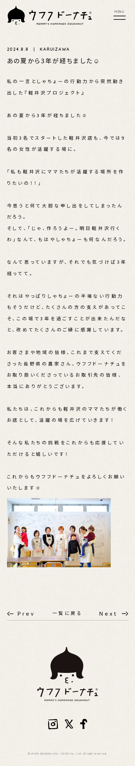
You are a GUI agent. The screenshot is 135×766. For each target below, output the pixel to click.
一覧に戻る (67, 613)
